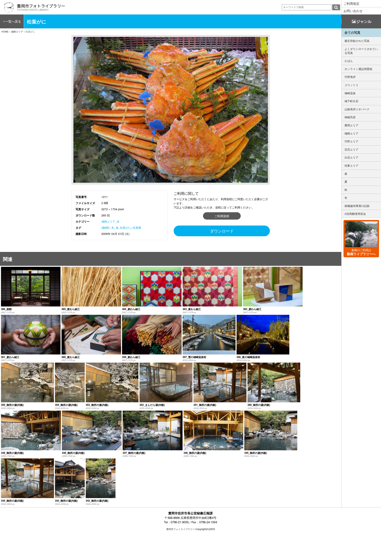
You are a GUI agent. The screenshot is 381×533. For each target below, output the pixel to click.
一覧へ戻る (13, 21)
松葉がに (125, 228)
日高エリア (351, 149)
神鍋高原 (350, 117)
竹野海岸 (350, 77)
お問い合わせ (353, 11)
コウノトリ (351, 85)
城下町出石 (351, 101)
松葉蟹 (137, 228)
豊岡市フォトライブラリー (180, 529)
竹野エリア (351, 141)
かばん (348, 61)
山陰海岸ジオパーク (356, 109)
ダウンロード (222, 231)
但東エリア (351, 165)
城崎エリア (108, 221)
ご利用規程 (221, 216)
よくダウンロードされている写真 (361, 51)
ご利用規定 (351, 3)
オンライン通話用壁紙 (358, 69)
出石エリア (351, 157)
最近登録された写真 (356, 41)
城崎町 (105, 228)
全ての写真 (352, 32)
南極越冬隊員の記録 (356, 206)
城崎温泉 (350, 93)
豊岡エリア (351, 125)
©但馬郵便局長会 (355, 214)
